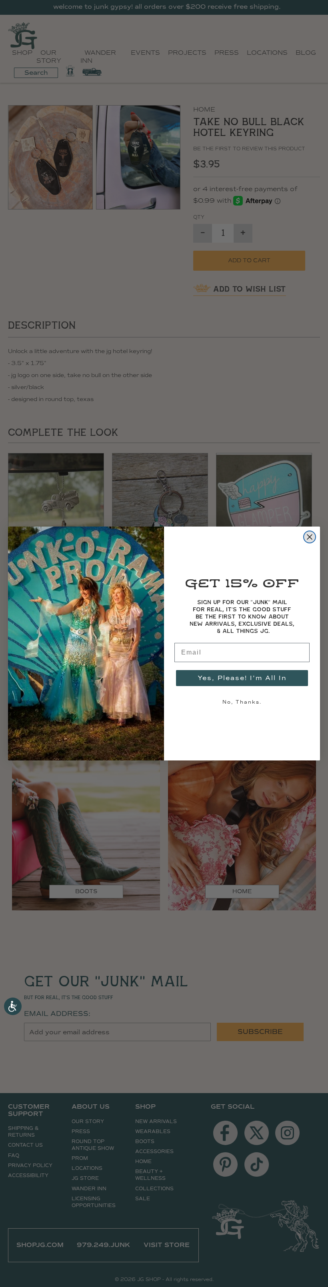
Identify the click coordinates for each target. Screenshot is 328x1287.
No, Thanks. (242, 702)
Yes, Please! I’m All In (242, 678)
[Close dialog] (309, 537)
